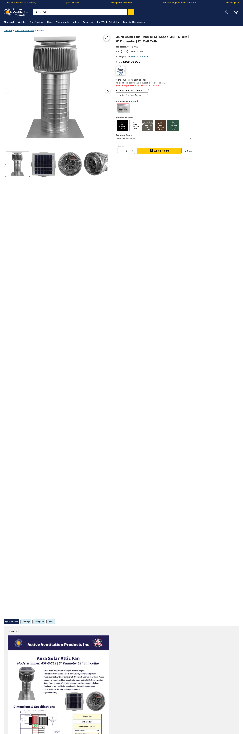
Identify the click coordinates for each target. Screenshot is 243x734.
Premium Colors (124, 135)
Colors (50, 621)
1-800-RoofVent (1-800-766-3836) (20, 2)
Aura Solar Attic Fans (24, 30)
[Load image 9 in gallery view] (96, 164)
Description (39, 621)
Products (8, 30)
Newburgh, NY (232, 2)
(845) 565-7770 (73, 2)
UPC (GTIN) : (122, 51)
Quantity (121, 146)
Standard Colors (124, 117)
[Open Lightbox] (107, 38)
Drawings (26, 621)
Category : (121, 56)
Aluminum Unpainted (127, 101)
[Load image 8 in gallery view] (69, 164)
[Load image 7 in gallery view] (43, 164)
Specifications (11, 621)
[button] (135, 22)
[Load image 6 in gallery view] (17, 164)
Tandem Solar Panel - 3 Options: (132, 90)
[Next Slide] (108, 91)
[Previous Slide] (6, 91)
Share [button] (189, 151)
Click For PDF (13, 631)
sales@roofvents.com (121, 2)
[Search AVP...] (131, 12)
